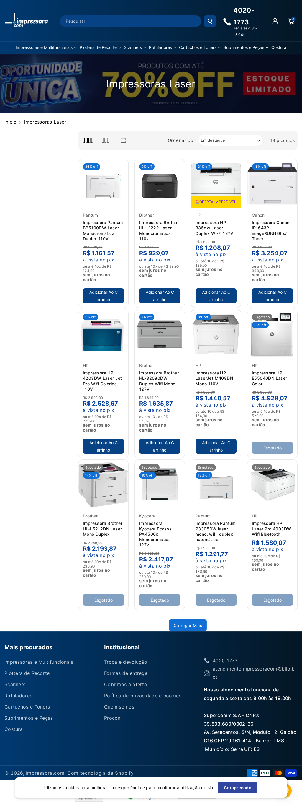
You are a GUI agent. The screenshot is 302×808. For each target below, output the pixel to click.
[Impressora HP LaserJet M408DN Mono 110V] (216, 334)
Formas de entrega (125, 673)
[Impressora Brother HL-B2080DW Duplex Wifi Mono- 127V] (160, 334)
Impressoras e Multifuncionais (44, 47)
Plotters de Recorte (98, 47)
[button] (46, 47)
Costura (13, 729)
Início (10, 122)
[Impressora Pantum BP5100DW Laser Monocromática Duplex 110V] (103, 184)
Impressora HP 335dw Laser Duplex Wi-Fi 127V (215, 227)
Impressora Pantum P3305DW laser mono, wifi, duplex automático (216, 531)
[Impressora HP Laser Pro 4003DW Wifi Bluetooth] (272, 485)
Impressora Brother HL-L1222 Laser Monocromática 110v (159, 230)
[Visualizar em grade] (87, 140)
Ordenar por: (182, 140)
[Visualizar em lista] (123, 140)
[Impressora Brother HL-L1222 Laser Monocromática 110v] (160, 184)
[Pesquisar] (210, 21)
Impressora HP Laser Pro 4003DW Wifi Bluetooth (271, 528)
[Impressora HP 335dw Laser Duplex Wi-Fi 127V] (216, 184)
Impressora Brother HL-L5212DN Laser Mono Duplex (102, 528)
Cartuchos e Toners (197, 47)
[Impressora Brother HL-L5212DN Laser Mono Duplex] (103, 485)
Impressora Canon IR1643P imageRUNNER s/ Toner (270, 230)
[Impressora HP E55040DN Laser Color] (272, 334)
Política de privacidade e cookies (142, 696)
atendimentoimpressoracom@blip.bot (254, 673)
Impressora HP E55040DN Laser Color (269, 378)
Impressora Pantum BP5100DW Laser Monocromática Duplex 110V (103, 230)
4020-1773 (225, 660)
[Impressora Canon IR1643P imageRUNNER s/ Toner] (272, 184)
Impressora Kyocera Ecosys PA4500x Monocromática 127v (155, 534)
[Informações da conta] (275, 21)
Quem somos (119, 707)
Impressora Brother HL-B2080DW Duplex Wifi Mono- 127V (159, 380)
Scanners (133, 47)
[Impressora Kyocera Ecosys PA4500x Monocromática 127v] (160, 485)
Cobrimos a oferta (125, 684)
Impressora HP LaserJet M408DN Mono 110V (214, 378)
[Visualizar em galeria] (105, 140)
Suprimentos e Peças (244, 47)
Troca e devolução (125, 662)
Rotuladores (160, 47)
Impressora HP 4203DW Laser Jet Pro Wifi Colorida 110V (102, 380)
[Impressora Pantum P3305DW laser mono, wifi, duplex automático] (216, 485)
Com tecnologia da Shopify (100, 773)
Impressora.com (45, 773)
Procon (112, 718)
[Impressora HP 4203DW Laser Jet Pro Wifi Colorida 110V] (103, 334)
